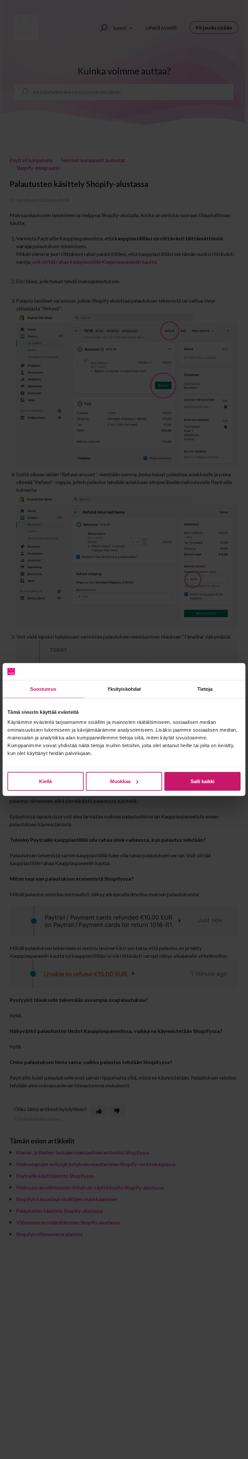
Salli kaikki (202, 781)
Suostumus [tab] (43, 688)
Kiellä (45, 781)
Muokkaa (120, 781)
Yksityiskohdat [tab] (124, 688)
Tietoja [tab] (205, 688)
